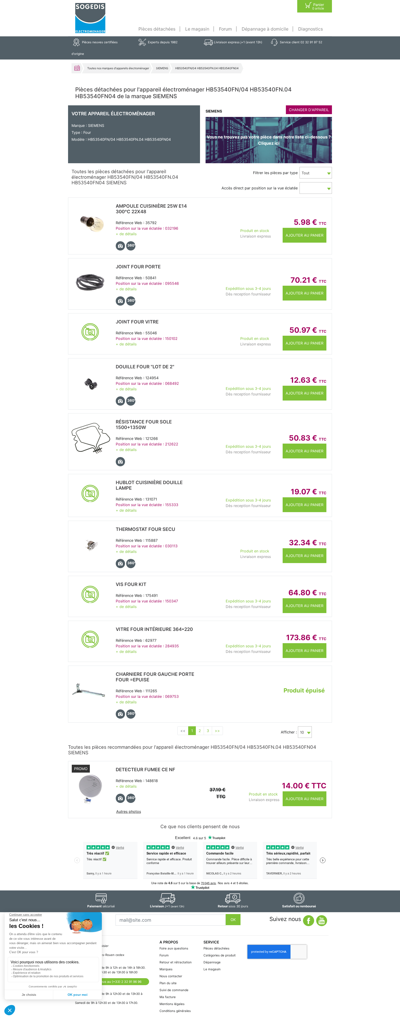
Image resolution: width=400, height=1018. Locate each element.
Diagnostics (310, 29)
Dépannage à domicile (265, 29)
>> (217, 730)
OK (233, 919)
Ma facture (167, 997)
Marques (165, 969)
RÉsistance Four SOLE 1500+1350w (144, 424)
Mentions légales (171, 1004)
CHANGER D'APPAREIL (309, 109)
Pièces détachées (156, 29)
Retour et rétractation (175, 962)
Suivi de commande (173, 990)
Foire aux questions (173, 948)
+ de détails (126, 234)
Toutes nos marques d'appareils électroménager (118, 68)
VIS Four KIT (131, 584)
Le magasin (197, 29)
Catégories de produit (219, 955)
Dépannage (212, 962)
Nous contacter (170, 976)
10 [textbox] (302, 732)
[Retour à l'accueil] (90, 18)
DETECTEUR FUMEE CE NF (145, 769)
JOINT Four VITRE (137, 322)
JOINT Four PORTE (138, 266)
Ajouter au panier (304, 235)
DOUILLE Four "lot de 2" (145, 367)
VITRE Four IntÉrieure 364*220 (154, 629)
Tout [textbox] (305, 173)
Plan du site (168, 983)
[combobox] (316, 173)
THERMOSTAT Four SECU (145, 529)
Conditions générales (175, 1011)
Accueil (77, 68)
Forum (225, 29)
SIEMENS (162, 68)
